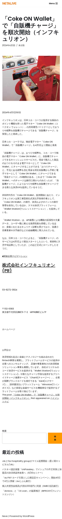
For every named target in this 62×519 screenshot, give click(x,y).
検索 (4, 430)
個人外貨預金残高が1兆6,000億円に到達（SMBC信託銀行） (31, 485)
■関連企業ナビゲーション (14, 256)
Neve (5, 516)
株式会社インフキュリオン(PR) (28, 268)
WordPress (28, 516)
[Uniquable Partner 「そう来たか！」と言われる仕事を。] (9, 3)
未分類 (21, 45)
